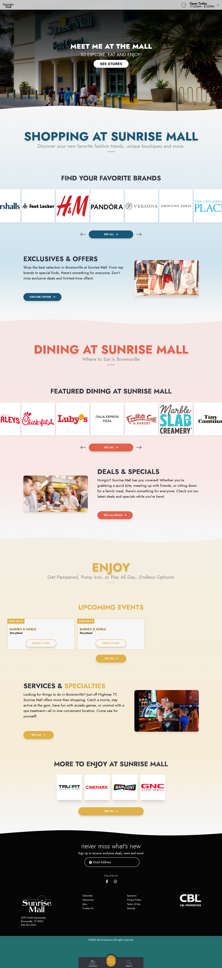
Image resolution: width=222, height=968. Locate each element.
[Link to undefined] (38, 206)
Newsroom (88, 900)
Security (131, 908)
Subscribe (87, 895)
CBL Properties (104, 939)
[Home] (83, 4)
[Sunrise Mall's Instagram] (115, 880)
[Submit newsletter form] (133, 862)
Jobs (84, 904)
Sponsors (132, 895)
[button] (203, 4)
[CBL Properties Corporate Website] (180, 900)
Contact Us (87, 908)
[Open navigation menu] (111, 961)
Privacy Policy (134, 900)
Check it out (41, 643)
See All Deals (113, 515)
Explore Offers (40, 297)
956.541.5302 (28, 925)
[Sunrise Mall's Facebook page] (107, 880)
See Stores (111, 63)
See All (109, 234)
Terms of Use (133, 904)
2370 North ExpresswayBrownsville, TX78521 (33, 919)
